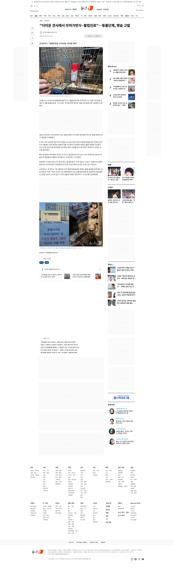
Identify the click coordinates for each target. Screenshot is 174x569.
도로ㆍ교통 (71, 526)
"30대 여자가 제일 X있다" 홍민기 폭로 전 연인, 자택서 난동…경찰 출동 (126, 270)
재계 (131, 473)
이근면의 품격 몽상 (121, 429)
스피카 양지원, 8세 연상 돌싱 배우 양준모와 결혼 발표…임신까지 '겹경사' (126, 303)
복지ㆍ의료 (58, 506)
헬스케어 (57, 511)
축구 (94, 511)
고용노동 (57, 479)
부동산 (32, 503)
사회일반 (45, 491)
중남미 (70, 482)
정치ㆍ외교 (108, 470)
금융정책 (120, 473)
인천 (81, 477)
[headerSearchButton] (37, 5)
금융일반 (120, 470)
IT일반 (45, 513)
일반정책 (32, 508)
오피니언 (111, 404)
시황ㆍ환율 (121, 482)
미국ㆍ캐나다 (71, 473)
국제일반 (70, 495)
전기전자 (132, 475)
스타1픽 (132, 511)
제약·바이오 (58, 508)
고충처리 (103, 542)
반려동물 (70, 529)
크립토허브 (68, 9)
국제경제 (70, 484)
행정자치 (82, 470)
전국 (81, 467)
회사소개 (71, 542)
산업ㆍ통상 (58, 475)
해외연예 (82, 515)
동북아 (70, 470)
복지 (44, 477)
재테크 (120, 484)
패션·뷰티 (133, 486)
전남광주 (82, 488)
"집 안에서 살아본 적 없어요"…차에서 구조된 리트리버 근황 (59, 350)
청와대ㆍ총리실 (34, 470)
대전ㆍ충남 (83, 484)
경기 (81, 475)
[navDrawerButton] (31, 5)
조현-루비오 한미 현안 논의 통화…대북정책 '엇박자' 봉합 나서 (40, 1)
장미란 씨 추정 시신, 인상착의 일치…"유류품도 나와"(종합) (120, 105)
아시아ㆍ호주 (71, 475)
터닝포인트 (133, 515)
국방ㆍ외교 (96, 470)
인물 (44, 486)
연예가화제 (83, 506)
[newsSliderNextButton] (133, 66)
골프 (94, 520)
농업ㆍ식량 (58, 482)
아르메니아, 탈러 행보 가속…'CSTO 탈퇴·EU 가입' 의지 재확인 (112, 1)
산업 (131, 467)
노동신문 (105, 9)
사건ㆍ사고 (46, 470)
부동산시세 (33, 513)
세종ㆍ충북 (83, 482)
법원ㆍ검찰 (46, 473)
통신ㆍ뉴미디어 (47, 508)
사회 (41, 21)
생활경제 (132, 484)
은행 (119, 475)
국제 (69, 467)
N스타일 (82, 520)
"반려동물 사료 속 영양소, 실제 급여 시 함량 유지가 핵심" (51, 276)
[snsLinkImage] (132, 559)
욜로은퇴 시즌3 (120, 419)
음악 (81, 513)
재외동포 (95, 475)
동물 (46, 262)
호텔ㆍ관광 (133, 491)
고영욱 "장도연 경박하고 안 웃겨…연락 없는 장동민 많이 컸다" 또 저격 (126, 278)
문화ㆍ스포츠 (109, 479)
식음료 (132, 488)
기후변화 (70, 486)
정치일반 (32, 477)
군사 (106, 473)
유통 (131, 482)
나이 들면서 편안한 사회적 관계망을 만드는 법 (124, 412)
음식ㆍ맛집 (71, 533)
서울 (81, 473)
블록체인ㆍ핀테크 (123, 486)
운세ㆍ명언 (71, 524)
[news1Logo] (37, 551)
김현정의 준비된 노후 (121, 409)
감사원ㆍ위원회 (34, 475)
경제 (56, 467)
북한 (106, 467)
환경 (44, 482)
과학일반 (45, 520)
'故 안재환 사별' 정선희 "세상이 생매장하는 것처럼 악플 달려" (120, 80)
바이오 (57, 503)
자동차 (132, 477)
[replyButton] (32, 33)
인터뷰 (82, 517)
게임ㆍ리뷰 (46, 517)
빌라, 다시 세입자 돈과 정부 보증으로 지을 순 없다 (125, 442)
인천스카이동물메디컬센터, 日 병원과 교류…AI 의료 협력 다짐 (60, 347)
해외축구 (95, 513)
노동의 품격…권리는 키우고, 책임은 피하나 (124, 432)
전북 (81, 486)
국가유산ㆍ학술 (72, 513)
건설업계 (32, 515)
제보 (143, 6)
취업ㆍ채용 (133, 493)
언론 (69, 517)
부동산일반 (33, 506)
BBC (119, 506)
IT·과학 (45, 503)
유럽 (69, 477)
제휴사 (120, 503)
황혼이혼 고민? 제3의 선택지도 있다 (124, 422)
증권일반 (120, 479)
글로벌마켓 (121, 508)
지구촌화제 (71, 493)
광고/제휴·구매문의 (81, 542)
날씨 (44, 484)
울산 (81, 495)
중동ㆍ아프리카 (72, 479)
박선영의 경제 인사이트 (122, 439)
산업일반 (132, 470)
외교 (94, 467)
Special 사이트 (135, 503)
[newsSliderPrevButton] (129, 66)
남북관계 (107, 482)
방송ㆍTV (83, 508)
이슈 (41, 262)
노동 (44, 479)
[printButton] (32, 43)
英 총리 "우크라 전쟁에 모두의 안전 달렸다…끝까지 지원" (76, 1)
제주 (81, 497)
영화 (81, 511)
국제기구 (70, 488)
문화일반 (70, 515)
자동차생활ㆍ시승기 (73, 531)
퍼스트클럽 (133, 520)
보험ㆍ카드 (121, 477)
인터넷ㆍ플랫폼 (47, 506)
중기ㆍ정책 (133, 479)
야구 (94, 506)
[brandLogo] (87, 8)
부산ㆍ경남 (83, 493)
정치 (31, 467)
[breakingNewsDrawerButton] (35, 5)
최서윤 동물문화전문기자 (50, 32)
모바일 (44, 511)
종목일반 (95, 522)
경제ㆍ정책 (58, 470)
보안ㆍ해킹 (46, 515)
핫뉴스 (110, 264)
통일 (94, 473)
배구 (94, 515)
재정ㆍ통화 (58, 473)
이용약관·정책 (94, 542)
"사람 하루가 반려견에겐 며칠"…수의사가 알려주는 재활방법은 (82, 276)
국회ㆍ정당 (33, 473)
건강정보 (70, 520)
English (99, 9)
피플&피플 (71, 491)
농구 (94, 517)
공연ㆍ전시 (71, 506)
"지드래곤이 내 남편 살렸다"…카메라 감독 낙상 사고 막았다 (126, 286)
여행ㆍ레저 (71, 522)
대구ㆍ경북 (83, 491)
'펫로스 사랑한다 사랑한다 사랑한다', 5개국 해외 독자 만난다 (59, 345)
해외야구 (95, 508)
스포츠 (110, 187)
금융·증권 (121, 467)
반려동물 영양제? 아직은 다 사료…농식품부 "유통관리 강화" (59, 353)
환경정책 (57, 484)
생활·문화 (71, 503)
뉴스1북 (132, 517)
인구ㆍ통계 (58, 477)
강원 (81, 479)
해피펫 (74, 9)
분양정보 (32, 511)
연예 (109, 164)
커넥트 (138, 6)
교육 (44, 475)
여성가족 (45, 488)
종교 (69, 511)
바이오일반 (58, 513)
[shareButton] (32, 28)
